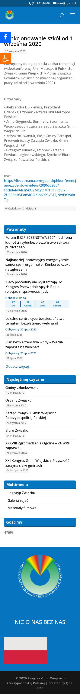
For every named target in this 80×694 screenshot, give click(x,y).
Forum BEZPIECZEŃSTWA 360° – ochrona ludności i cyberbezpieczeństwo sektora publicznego (38, 242)
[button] (5, 58)
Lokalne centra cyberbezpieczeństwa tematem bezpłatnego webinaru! (34, 321)
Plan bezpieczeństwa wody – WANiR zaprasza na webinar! (34, 344)
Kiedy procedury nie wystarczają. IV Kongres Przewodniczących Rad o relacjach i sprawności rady (33, 287)
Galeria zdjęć (17, 500)
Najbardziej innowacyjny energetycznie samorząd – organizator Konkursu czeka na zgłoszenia (37, 264)
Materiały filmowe (21, 508)
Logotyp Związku (21, 492)
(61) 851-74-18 (41, 3)
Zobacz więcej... (18, 366)
